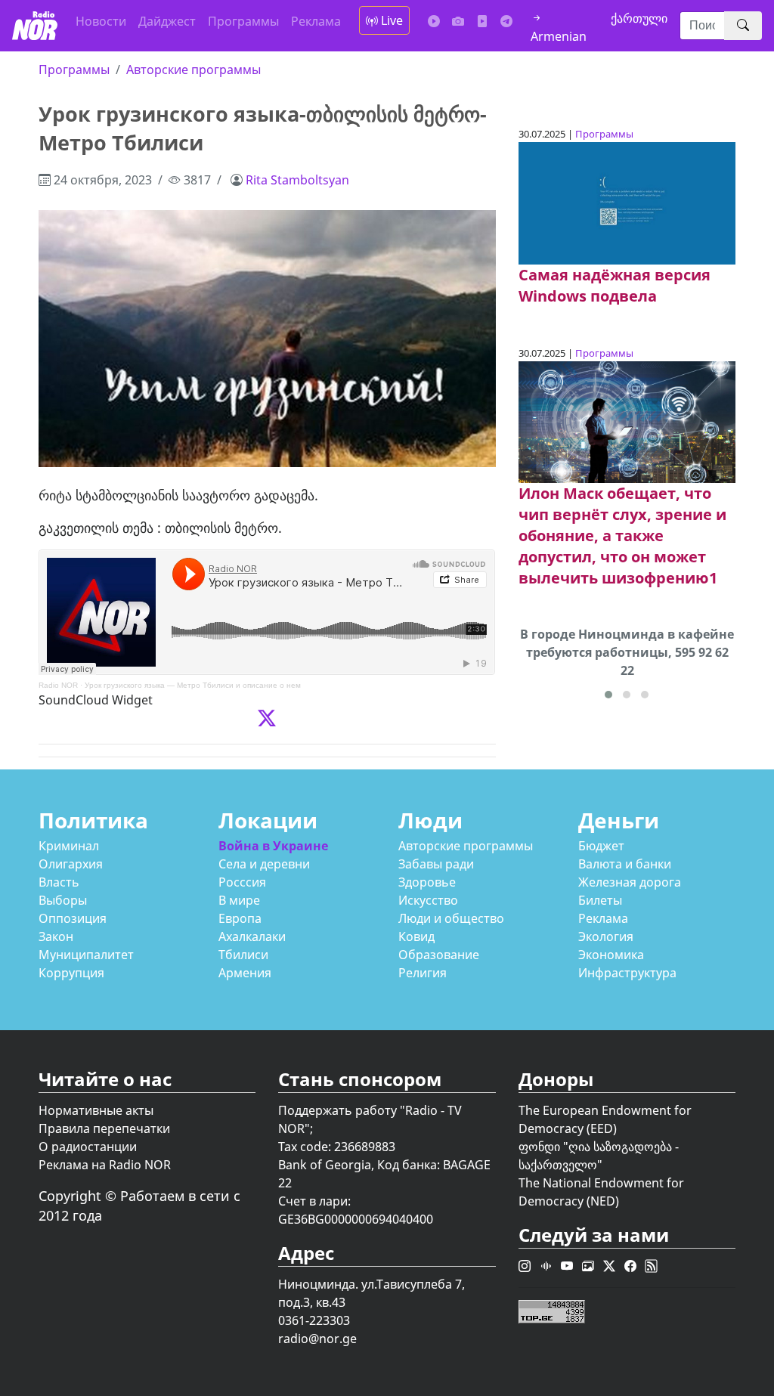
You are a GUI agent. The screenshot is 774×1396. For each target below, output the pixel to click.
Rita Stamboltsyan (297, 180)
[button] (608, 694)
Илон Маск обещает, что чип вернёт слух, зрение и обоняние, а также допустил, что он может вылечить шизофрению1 (622, 535)
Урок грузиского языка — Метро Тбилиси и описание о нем (193, 685)
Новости (101, 21)
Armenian (559, 36)
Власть (59, 882)
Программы (243, 21)
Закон (56, 936)
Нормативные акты (96, 1110)
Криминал (69, 845)
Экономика (611, 954)
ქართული (639, 18)
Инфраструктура (627, 972)
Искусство (428, 900)
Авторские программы (193, 69)
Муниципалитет (86, 954)
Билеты (600, 900)
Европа (240, 918)
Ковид (416, 936)
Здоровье (427, 882)
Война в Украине (273, 845)
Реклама (316, 21)
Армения (244, 972)
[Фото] (458, 21)
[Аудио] (434, 21)
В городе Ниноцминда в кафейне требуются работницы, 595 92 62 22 (627, 652)
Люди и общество (451, 918)
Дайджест (167, 21)
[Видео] (482, 21)
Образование (438, 954)
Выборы (63, 900)
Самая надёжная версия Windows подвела (615, 285)
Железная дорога (629, 882)
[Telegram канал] (506, 21)
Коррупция (71, 972)
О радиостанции (88, 1146)
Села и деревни (264, 864)
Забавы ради (436, 864)
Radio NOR (58, 685)
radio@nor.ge (317, 1338)
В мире (239, 900)
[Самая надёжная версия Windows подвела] (627, 201)
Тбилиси (243, 954)
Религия (422, 972)
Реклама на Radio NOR (105, 1164)
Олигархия (71, 864)
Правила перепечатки (104, 1128)
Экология (605, 936)
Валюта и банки (624, 864)
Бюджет (601, 845)
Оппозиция (73, 918)
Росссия (242, 882)
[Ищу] (743, 25)
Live (390, 20)
